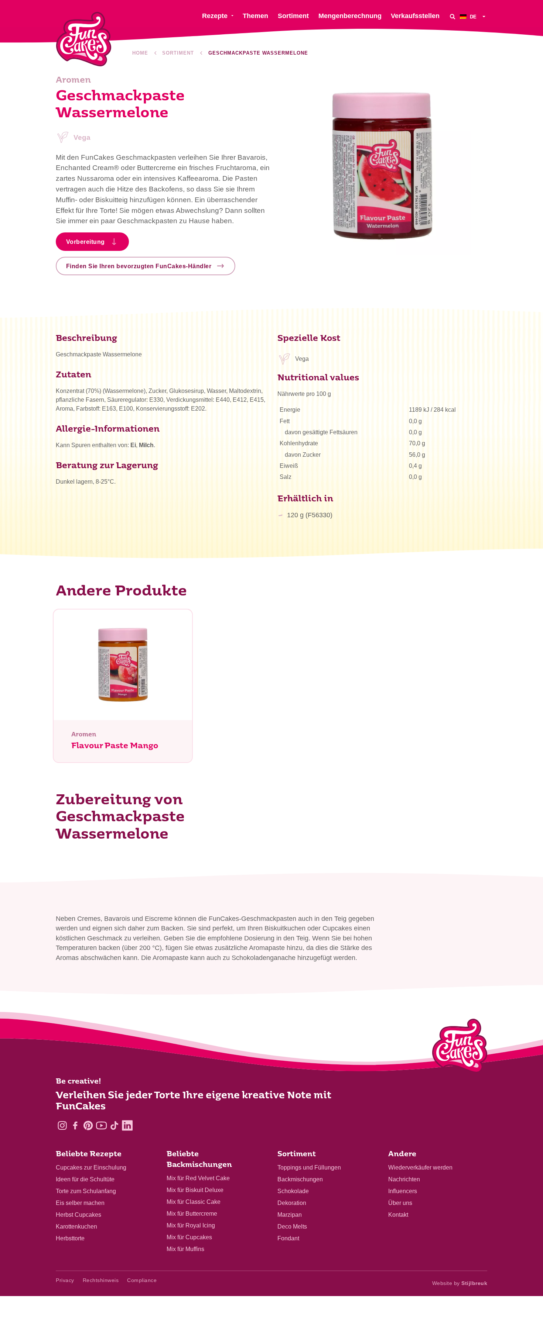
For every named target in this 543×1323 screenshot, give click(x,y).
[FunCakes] (84, 39)
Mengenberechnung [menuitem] (350, 16)
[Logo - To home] (460, 1047)
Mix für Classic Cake (194, 1202)
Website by (460, 1283)
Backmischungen (300, 1179)
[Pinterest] (88, 1125)
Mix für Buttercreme (192, 1213)
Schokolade (293, 1191)
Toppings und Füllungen (309, 1167)
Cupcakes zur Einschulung (91, 1167)
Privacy (65, 1280)
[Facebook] (75, 1125)
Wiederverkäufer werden (420, 1167)
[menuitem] (473, 16)
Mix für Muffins (185, 1249)
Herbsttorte (70, 1238)
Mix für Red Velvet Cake (198, 1178)
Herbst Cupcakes (78, 1215)
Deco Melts (292, 1226)
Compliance (142, 1280)
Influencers (402, 1191)
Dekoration (291, 1203)
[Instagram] (62, 1125)
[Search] (452, 16)
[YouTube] (101, 1125)
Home (140, 53)
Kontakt (398, 1215)
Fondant (288, 1238)
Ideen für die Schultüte (85, 1179)
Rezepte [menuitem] (215, 16)
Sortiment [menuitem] (293, 16)
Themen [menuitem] (255, 16)
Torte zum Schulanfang (86, 1191)
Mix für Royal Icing (191, 1225)
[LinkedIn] (127, 1125)
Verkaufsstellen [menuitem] (415, 16)
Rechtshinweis (101, 1280)
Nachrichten (404, 1179)
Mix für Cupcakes (189, 1237)
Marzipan (289, 1215)
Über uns (400, 1203)
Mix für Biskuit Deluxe (195, 1190)
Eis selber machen (80, 1203)
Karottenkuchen (76, 1226)
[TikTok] (114, 1125)
